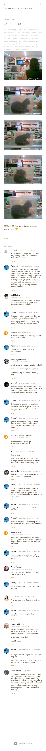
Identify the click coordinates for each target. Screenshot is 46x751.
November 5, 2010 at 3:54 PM (22, 569)
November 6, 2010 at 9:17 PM (29, 610)
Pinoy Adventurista (19, 567)
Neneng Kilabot (17, 624)
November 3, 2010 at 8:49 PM (29, 485)
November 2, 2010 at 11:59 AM (25, 451)
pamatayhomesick (18, 360)
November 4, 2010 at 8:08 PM (29, 551)
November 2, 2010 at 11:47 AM (22, 438)
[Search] (40, 3)
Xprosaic (14, 250)
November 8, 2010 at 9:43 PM (29, 649)
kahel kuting (16, 671)
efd (12, 451)
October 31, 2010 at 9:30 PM (28, 250)
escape (14, 332)
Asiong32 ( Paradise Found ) (19, 8)
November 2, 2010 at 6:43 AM (29, 418)
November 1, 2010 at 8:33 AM (28, 332)
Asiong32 (14, 266)
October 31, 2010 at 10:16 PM (29, 266)
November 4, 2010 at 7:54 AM (22, 534)
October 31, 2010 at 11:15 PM (28, 312)
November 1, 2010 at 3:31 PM (21, 362)
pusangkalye (16, 532)
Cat (12, 597)
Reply (13, 261)
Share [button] (6, 238)
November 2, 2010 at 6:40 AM (29, 401)
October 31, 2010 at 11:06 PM (21, 297)
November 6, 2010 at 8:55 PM (25, 597)
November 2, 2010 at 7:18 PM (30, 471)
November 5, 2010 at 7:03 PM (29, 583)
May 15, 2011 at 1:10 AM (29, 671)
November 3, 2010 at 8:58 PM (29, 518)
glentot (14, 383)
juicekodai (15, 471)
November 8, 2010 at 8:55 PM (22, 626)
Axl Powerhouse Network (21, 436)
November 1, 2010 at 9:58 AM (29, 346)
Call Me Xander (17, 295)
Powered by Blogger (25, 743)
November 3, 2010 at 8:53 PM (29, 504)
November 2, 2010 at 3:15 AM (28, 383)
